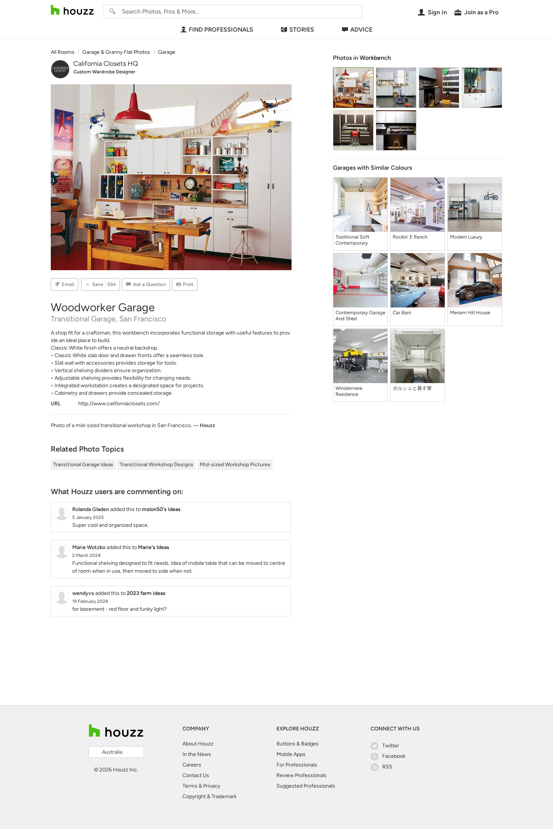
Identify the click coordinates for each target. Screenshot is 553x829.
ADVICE (361, 29)
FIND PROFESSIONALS (221, 29)
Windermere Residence (349, 391)
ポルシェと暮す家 (412, 388)
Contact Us (195, 775)
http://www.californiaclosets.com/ (119, 403)
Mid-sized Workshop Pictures (235, 464)
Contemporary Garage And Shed (360, 315)
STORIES (301, 29)
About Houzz (197, 744)
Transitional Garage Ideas (83, 464)
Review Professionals (301, 775)
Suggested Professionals (305, 786)
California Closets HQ (105, 63)
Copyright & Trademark (209, 796)
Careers (191, 765)
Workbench (375, 57)
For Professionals (296, 765)
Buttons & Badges (297, 744)
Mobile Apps (290, 754)
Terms (190, 786)
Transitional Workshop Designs (156, 464)
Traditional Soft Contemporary (352, 240)
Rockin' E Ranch (410, 237)
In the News (196, 754)
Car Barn (402, 312)
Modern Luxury (466, 237)
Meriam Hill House (470, 312)
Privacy (211, 786)
